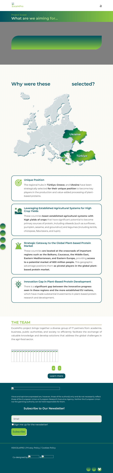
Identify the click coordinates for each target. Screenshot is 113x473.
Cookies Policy (49, 448)
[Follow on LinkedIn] (88, 469)
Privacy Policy (33, 448)
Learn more (56, 376)
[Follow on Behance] (99, 469)
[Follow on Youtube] (94, 469)
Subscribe (19, 431)
